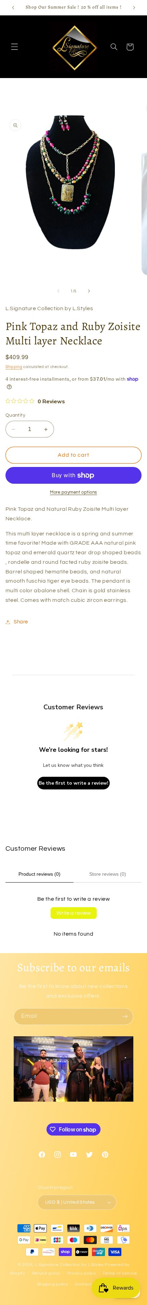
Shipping (14, 367)
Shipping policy (52, 1284)
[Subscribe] (125, 1016)
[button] (14, 47)
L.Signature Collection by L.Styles (69, 1265)
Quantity (15, 415)
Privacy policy (81, 1273)
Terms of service (120, 1273)
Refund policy (46, 1273)
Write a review (73, 913)
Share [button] (21, 621)
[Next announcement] (134, 7)
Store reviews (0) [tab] (107, 874)
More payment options (73, 492)
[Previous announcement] (13, 7)
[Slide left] (58, 291)
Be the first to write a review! (73, 783)
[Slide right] (88, 291)
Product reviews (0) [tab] (39, 874)
